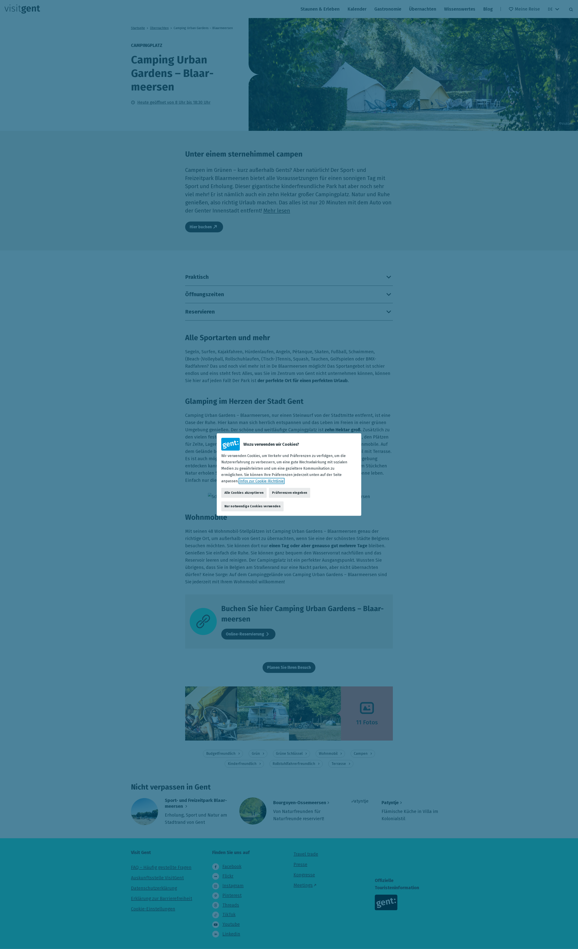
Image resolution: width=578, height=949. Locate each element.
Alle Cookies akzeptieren (243, 493)
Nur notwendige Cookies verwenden (252, 506)
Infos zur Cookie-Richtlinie (262, 481)
